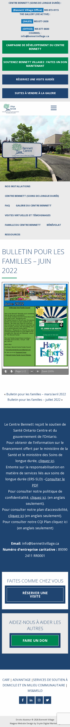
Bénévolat (54, 225)
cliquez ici (46, 461)
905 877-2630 (41, 21)
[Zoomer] (38, 371)
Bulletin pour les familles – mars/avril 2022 (36, 394)
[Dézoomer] (32, 371)
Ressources (12, 234)
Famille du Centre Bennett (23, 225)
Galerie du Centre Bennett (34, 205)
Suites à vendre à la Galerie (35, 93)
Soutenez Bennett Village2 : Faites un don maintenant (35, 64)
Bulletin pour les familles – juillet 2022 (33, 400)
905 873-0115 (51, 10)
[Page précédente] (5, 371)
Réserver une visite (35, 594)
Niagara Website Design (21, 723)
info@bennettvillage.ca (35, 36)
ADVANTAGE (22, 680)
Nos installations (17, 186)
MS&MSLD (35, 691)
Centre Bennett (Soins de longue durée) (32, 196)
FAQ (7, 205)
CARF (6, 680)
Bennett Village (46, 719)
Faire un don (35, 640)
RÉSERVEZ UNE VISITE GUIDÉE (35, 79)
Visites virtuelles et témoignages (28, 215)
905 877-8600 (42, 28)
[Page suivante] (11, 371)
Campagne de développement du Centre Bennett (35, 47)
